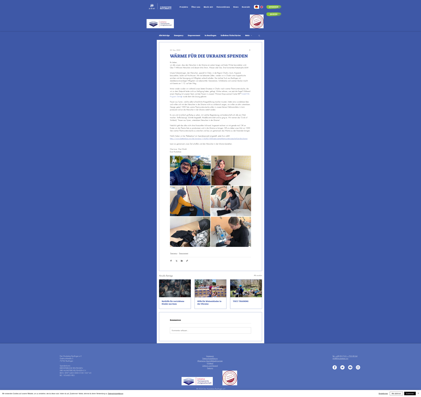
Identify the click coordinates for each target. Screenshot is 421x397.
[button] (259, 35)
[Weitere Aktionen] (249, 50)
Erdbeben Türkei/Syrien (231, 35)
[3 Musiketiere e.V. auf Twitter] (342, 367)
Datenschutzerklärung (210, 358)
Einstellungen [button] (383, 393)
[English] (261, 7)
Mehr (247, 35)
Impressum (210, 356)
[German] (256, 7)
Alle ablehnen (396, 393)
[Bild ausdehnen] (190, 170)
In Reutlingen (210, 35)
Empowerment (194, 35)
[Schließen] (418, 393)
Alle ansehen (258, 275)
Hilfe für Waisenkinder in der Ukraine (209, 302)
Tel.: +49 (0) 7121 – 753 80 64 (345, 356)
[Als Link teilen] (187, 261)
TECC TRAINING (240, 301)
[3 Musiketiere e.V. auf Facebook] (335, 367)
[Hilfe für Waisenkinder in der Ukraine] (210, 288)
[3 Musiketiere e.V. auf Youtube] (350, 367)
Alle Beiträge (164, 35)
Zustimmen (410, 393)
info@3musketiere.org (340, 358)
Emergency (178, 35)
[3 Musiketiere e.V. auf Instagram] (358, 367)
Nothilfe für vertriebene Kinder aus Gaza (173, 302)
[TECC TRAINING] (246, 288)
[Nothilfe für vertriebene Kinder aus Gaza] (175, 288)
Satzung (210, 368)
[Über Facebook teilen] (171, 261)
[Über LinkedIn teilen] (182, 261)
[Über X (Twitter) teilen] (176, 261)
